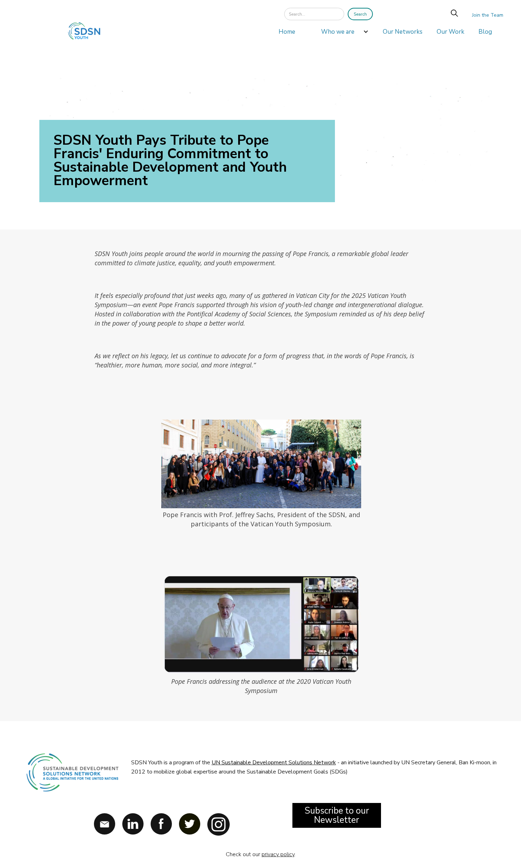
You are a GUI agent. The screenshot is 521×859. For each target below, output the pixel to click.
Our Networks (402, 32)
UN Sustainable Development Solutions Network (274, 762)
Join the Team (487, 15)
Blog (485, 32)
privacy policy (278, 854)
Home (287, 32)
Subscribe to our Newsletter (336, 815)
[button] (341, 33)
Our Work (450, 32)
